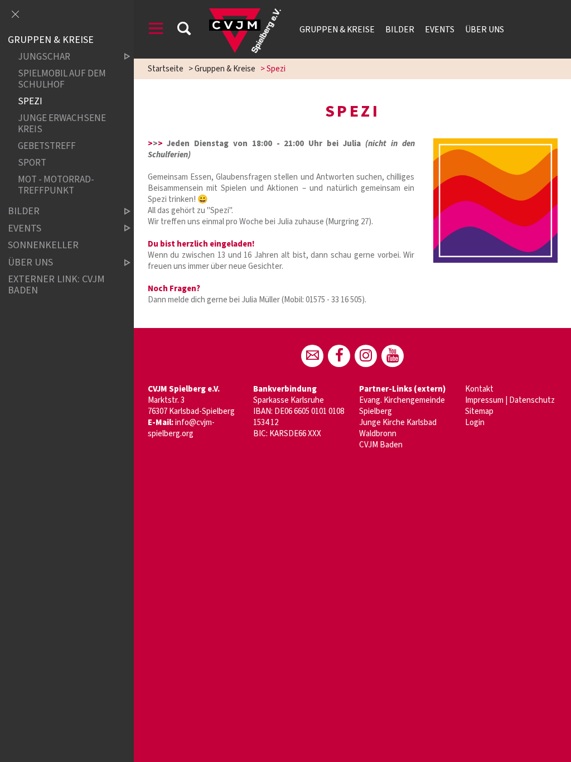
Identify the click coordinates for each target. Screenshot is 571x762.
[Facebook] (339, 356)
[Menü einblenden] (156, 30)
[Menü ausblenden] (15, 15)
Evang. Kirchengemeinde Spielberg (402, 405)
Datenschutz (532, 400)
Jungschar (44, 57)
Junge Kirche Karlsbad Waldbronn (398, 428)
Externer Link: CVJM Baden (56, 285)
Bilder (399, 29)
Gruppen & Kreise (337, 29)
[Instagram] (366, 356)
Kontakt (479, 389)
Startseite (165, 69)
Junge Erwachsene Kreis (62, 124)
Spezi (30, 101)
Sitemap (479, 411)
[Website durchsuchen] (184, 30)
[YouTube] (392, 356)
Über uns (484, 29)
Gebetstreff (47, 145)
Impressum (484, 400)
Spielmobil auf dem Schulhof (62, 79)
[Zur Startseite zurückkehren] (245, 14)
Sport (32, 162)
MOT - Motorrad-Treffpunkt (56, 185)
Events (439, 29)
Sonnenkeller (43, 245)
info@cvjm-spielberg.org (181, 428)
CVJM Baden (381, 445)
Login (475, 422)
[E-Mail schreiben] (312, 356)
